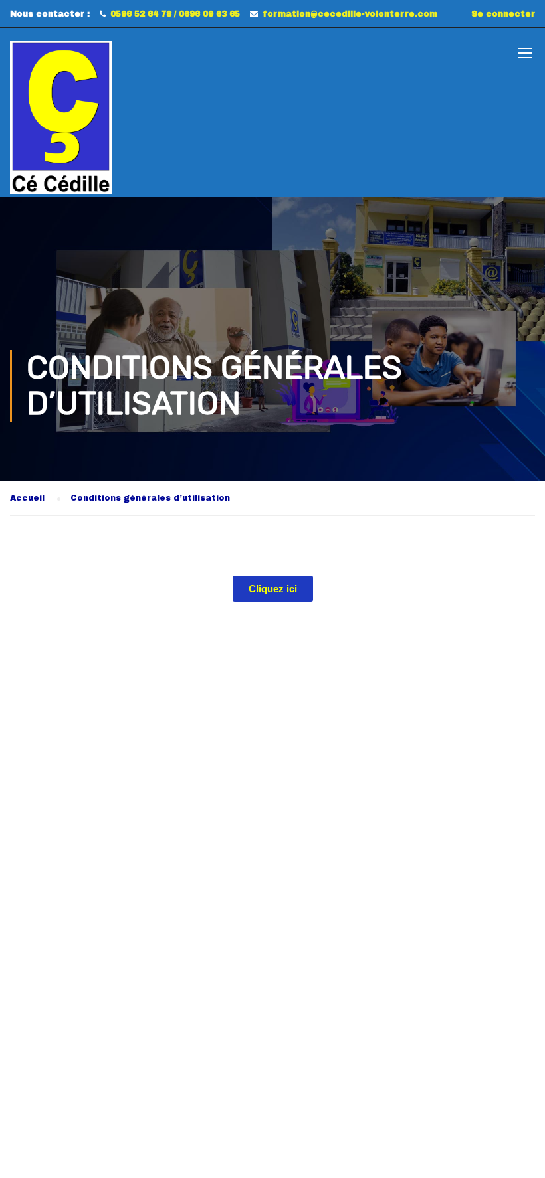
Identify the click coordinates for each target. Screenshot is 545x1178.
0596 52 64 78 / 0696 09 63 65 (175, 14)
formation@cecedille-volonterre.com (350, 14)
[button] (273, 589)
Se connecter (503, 14)
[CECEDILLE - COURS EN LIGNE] (61, 117)
